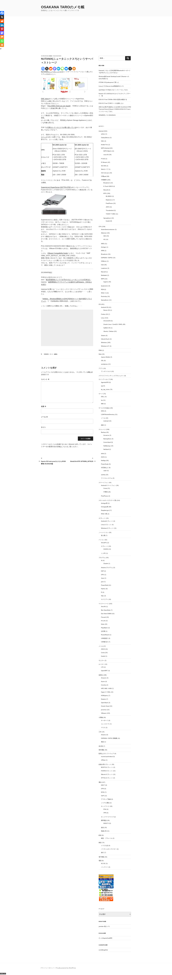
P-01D (103, 158)
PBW (100, 350)
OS (100, 304)
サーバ (51, 354)
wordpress (104, 364)
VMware (46, 354)
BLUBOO (109, 196)
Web (100, 354)
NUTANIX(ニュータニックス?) (52, 72)
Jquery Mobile (105, 357)
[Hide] (1, 49)
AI (101, 560)
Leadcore (104, 268)
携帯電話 (104, 820)
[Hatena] (58, 68)
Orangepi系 (104, 507)
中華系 (105, 492)
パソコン (101, 540)
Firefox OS (104, 314)
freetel (108, 221)
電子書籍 (101, 857)
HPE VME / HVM (106, 688)
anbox (103, 134)
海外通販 (101, 750)
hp (102, 400)
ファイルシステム (106, 478)
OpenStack (104, 702)
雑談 (100, 842)
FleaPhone (109, 203)
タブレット (102, 518)
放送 (102, 827)
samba (103, 474)
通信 (100, 782)
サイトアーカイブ (104, 379)
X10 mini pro (105, 173)
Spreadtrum (107, 218)
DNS (102, 411)
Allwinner (104, 233)
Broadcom (106, 183)
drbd (102, 453)
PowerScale (104, 464)
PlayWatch (104, 628)
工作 (100, 732)
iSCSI (103, 457)
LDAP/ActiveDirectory (107, 414)
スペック (44, 137)
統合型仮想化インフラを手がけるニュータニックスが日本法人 (68, 279)
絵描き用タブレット (105, 764)
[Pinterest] (2, 29)
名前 (43, 406)
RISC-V (103, 293)
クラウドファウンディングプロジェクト (111, 375)
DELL (102, 396)
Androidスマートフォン (108, 485)
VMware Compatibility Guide (57, 253)
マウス (103, 727)
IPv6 (104, 809)
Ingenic (105, 282)
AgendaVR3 (105, 382)
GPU (102, 574)
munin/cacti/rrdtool (107, 756)
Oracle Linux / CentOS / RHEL (112, 324)
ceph (105, 470)
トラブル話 (104, 845)
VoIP (102, 795)
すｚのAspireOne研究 (105, 938)
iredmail (105, 421)
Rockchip (104, 296)
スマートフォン (103, 482)
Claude (105, 563)
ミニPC (103, 553)
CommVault (107, 442)
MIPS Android (105, 148)
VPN (104, 813)
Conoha (103, 685)
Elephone (109, 200)
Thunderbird (110, 210)
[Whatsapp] (2, 41)
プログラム (102, 557)
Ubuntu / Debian (108, 331)
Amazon (103, 678)
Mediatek (104, 275)
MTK (104, 193)
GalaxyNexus (105, 137)
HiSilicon (103, 261)
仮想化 (55, 354)
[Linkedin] (2, 25)
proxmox (104, 709)
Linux (102, 318)
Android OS (104, 307)
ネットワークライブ (107, 817)
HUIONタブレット (106, 771)
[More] (74, 68)
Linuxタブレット (106, 524)
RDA (102, 289)
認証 (102, 425)
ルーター (101, 664)
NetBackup (106, 446)
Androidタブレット (107, 521)
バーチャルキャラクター (108, 849)
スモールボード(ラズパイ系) (107, 500)
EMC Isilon (45, 99)
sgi (102, 386)
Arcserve (106, 435)
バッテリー (104, 867)
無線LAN (104, 831)
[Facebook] (43, 68)
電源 (100, 860)
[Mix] (2, 37)
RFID (102, 792)
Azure (103, 681)
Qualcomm (104, 286)
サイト (43, 427)
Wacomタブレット (107, 774)
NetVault (106, 449)
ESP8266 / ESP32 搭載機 (109, 738)
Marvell (105, 190)
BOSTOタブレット (107, 767)
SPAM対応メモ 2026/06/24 (107, 115)
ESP (102, 571)
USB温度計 (104, 638)
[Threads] (70, 68)
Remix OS (106, 310)
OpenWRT (104, 670)
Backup (103, 432)
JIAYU (108, 207)
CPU (100, 226)
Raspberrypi (105, 510)
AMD (102, 243)
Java (102, 578)
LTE (102, 667)
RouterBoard (105, 635)
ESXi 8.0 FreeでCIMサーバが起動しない (111, 103)
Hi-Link (103, 620)
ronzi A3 (105, 154)
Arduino (103, 734)
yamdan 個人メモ (104, 926)
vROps (103, 760)
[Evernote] (62, 68)
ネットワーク (105, 806)
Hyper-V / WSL (105, 692)
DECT (103, 785)
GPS (102, 788)
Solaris (103, 335)
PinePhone (104, 496)
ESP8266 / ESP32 (106, 257)
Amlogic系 (104, 503)
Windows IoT (105, 346)
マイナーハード (103, 603)
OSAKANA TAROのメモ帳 (63, 7)
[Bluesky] (66, 68)
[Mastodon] (54, 68)
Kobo (102, 624)
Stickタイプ (104, 169)
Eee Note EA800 (106, 613)
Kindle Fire (104, 144)
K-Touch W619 (108, 186)
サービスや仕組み (104, 408)
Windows (104, 342)
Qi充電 (103, 631)
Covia (105, 488)
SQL (102, 596)
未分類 (101, 746)
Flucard (103, 617)
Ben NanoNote (105, 610)
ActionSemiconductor (107, 229)
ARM (102, 250)
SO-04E (103, 166)
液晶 (102, 742)
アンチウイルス (106, 371)
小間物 (101, 717)
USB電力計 (104, 642)
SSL (102, 360)
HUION (105, 549)
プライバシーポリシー (47, 968)
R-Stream (104, 162)
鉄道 (100, 835)
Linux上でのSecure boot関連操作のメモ (111, 86)
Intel (102, 265)
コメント (45, 379)
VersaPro (104, 542)
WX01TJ (106, 823)
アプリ (101, 368)
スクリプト (104, 599)
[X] (47, 68)
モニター (101, 660)
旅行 (102, 852)
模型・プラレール (106, 838)
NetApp (103, 460)
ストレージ (102, 429)
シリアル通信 (105, 803)
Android (101, 131)
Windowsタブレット (107, 528)
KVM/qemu (104, 695)
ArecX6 (103, 606)
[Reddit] (50, 68)
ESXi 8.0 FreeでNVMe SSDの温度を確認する (113, 99)
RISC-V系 (104, 514)
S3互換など (104, 467)
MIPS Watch (107, 151)
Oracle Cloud (105, 706)
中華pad (103, 176)
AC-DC (103, 863)
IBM (102, 403)
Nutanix (103, 699)
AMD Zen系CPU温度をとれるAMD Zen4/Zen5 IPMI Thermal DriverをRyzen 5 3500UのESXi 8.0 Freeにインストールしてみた (115, 109)
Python (103, 588)
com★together (103, 950)
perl (102, 581)
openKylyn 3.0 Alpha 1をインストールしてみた (113, 90)
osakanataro (57, 56)
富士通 (103, 535)
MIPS (102, 279)
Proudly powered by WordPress (66, 968)
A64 (104, 236)
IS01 (102, 141)
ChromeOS (106, 321)
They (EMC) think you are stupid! (58, 106)
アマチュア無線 (106, 799)
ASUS (103, 649)
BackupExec (107, 439)
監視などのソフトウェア (106, 753)
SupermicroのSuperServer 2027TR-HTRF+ (56, 187)
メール (44, 417)
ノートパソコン (103, 532)
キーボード (104, 720)
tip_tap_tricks (105, 389)
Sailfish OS (106, 328)
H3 (104, 239)
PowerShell (104, 585)
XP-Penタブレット (107, 778)
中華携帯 (104, 180)
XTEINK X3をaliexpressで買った (109, 82)
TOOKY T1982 (110, 214)
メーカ (101, 646)
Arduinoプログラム (107, 567)
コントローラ (105, 724)
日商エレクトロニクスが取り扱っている (61, 127)
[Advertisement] (86, 40)
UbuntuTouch (105, 339)
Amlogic (103, 247)
